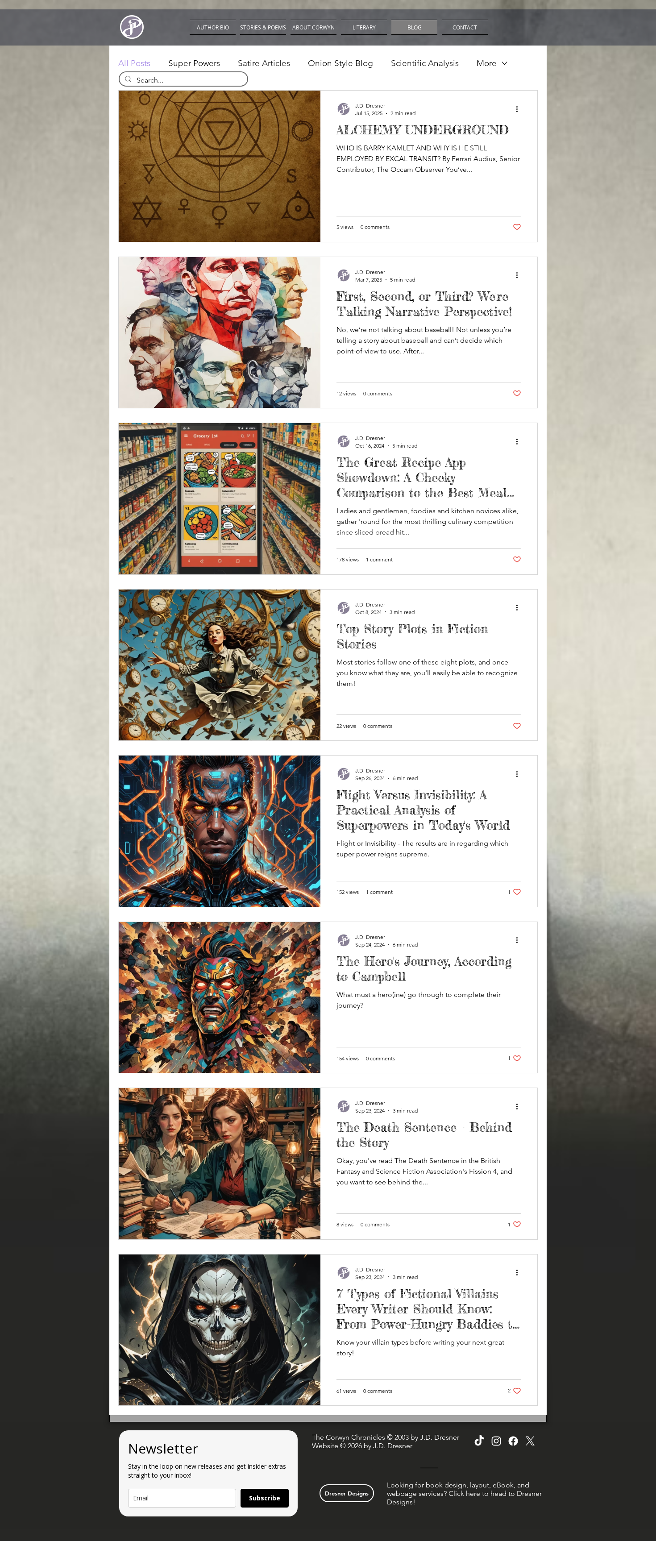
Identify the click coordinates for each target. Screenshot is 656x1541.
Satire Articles (264, 63)
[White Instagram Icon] (496, 1441)
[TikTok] (479, 1441)
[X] (530, 1441)
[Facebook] (513, 1441)
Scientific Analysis (425, 63)
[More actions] (520, 109)
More (487, 63)
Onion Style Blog (340, 63)
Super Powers (194, 63)
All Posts (134, 63)
